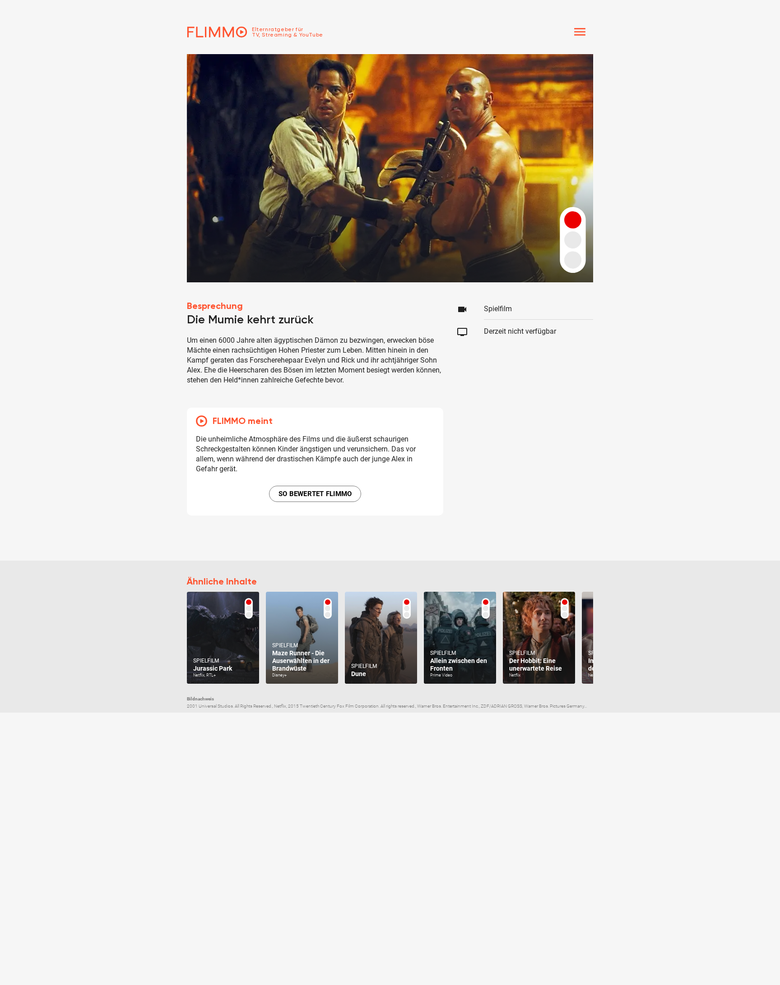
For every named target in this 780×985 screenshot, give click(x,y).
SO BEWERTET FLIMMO (315, 494)
